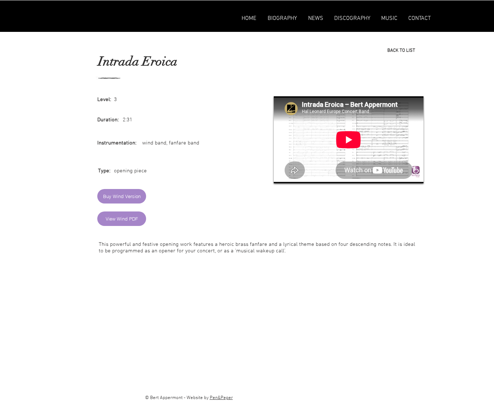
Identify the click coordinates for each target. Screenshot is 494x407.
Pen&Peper (221, 398)
